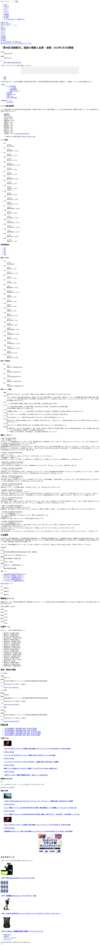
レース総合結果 (11, 86)
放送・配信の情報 (12, 97)
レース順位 (13, 87)
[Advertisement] (50, 70)
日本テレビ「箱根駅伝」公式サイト (14, 575)
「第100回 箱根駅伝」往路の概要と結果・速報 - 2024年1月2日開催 (22, 733)
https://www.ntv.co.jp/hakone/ (11, 687)
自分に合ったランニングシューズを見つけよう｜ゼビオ (16, 43)
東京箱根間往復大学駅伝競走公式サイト (15, 574)
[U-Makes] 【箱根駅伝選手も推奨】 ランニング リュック (24, 931)
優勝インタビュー (15, 91)
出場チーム (10, 96)
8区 (5, 251)
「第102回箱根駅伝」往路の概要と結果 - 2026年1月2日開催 (20, 730)
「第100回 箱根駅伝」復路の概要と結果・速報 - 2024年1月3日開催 (22, 731)
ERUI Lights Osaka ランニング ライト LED (20, 878)
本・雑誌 (6, 17)
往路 (5, 77)
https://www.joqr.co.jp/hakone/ (11, 704)
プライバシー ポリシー (10, 937)
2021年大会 (10, 102)
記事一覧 (6, 6)
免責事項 (6, 936)
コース (6, 9)
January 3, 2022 (31, 136)
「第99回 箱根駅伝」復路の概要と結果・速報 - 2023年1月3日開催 (22, 735)
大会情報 (6, 14)
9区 (5, 253)
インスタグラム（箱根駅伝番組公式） (14, 580)
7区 (5, 249)
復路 (5, 78)
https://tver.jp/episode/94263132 (11, 721)
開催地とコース (11, 94)
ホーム (6, 4)
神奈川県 (18, 62)
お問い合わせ (7, 934)
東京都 (14, 62)
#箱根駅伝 (6, 114)
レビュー (6, 12)
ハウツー (6, 11)
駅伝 (5, 62)
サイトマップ (7, 939)
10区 (5, 254)
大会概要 (9, 92)
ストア (14, 19)
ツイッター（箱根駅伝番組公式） (13, 579)
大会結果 (6, 16)
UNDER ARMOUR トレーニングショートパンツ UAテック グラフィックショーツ (33, 913)
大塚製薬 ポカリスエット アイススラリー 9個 (21, 896)
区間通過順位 (14, 89)
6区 (5, 248)
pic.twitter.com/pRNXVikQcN (21, 133)
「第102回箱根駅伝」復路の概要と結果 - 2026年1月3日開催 (20, 728)
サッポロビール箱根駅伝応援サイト (14, 577)
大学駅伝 (9, 62)
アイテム (6, 7)
